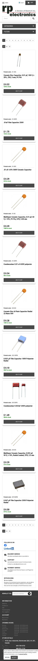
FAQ (3, 607)
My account (5, 617)
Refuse (7, 657)
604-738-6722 (20, 646)
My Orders (5, 619)
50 (9, 46)
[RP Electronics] (19, 15)
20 (6, 46)
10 (3, 46)
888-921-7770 (20, 648)
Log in (22, 2)
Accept (14, 657)
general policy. (23, 654)
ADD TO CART (19, 91)
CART (31, 2)
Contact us (5, 605)
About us (4, 603)
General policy (6, 610)
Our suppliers (5, 612)
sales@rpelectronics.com (19, 564)
